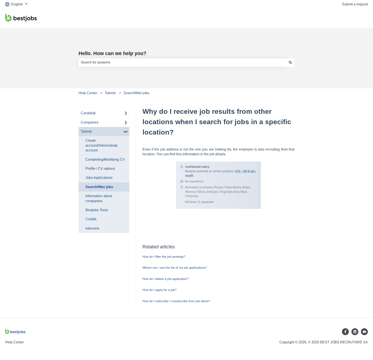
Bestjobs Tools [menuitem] (96, 210)
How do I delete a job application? (165, 279)
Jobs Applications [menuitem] (98, 177)
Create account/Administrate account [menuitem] (101, 145)
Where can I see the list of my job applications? (174, 267)
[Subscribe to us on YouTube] (364, 331)
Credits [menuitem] (90, 219)
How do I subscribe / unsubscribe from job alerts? (176, 301)
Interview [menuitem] (92, 228)
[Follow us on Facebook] (345, 331)
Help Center (88, 93)
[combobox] (182, 62)
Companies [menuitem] (89, 122)
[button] (125, 113)
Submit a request (355, 4)
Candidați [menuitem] (88, 113)
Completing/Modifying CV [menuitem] (105, 159)
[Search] (290, 62)
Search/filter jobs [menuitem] (99, 187)
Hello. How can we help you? (112, 53)
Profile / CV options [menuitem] (100, 168)
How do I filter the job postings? (163, 256)
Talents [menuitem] (86, 131)
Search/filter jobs (136, 93)
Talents (110, 93)
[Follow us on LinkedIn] (354, 331)
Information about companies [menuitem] (98, 198)
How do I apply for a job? (159, 290)
